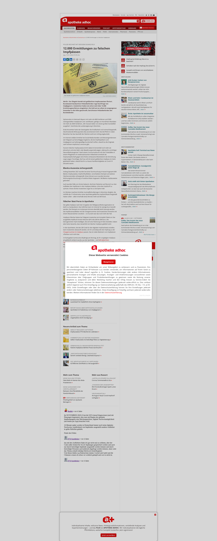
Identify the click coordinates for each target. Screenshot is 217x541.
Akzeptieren (108, 262)
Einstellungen (145, 295)
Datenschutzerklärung (113, 292)
